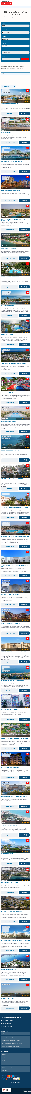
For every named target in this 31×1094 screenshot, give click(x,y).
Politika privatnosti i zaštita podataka (11, 1046)
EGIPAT (3, 1057)
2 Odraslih (6, 59)
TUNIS (3, 1060)
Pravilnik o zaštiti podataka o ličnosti (11, 1040)
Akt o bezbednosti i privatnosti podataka (12, 1043)
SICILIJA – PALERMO (7, 1067)
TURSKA (4, 1054)
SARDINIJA (4, 1070)
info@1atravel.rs (20, 3)
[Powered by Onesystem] (27, 1091)
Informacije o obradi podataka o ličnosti (12, 1037)
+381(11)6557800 (20, 1)
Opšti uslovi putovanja (7, 1033)
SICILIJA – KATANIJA (7, 1064)
